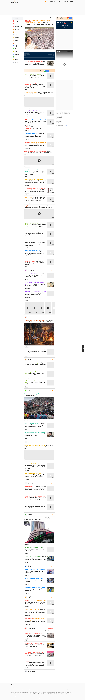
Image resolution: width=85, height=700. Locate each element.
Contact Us (57, 113)
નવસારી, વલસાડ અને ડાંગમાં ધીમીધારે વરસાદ (42, 694)
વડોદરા (26, 266)
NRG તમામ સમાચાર (50, 628)
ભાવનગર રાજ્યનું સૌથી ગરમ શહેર (33, 693)
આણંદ (38, 630)
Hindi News (12, 685)
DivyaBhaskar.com (59, 117)
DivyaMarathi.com (31, 698)
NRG (27, 630)
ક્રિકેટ (26, 130)
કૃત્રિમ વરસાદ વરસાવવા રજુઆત (60, 692)
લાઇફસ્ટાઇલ (27, 185)
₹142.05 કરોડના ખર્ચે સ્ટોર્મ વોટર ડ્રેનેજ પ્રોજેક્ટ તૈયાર (69, 693)
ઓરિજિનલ (27, 50)
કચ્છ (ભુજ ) (42, 630)
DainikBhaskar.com (59, 116)
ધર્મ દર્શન (26, 219)
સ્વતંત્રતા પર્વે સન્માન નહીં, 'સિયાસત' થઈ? (51, 694)
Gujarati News (31, 685)
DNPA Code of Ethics (66, 125)
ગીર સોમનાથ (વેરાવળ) (28, 502)
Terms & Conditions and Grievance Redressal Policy (63, 112)
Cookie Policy (64, 113)
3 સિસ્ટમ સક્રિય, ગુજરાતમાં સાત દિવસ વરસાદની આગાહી (51, 692)
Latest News (39, 685)
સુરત (26, 89)
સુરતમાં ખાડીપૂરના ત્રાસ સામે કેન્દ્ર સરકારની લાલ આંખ (15, 693)
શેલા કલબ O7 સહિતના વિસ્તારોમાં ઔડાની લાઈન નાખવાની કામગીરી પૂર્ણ (42, 692)
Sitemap (63, 111)
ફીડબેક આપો (83, 348)
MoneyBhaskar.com (59, 121)
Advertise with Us (58, 111)
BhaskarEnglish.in (59, 118)
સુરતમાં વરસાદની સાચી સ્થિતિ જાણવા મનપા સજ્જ (24, 693)
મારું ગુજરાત (27, 166)
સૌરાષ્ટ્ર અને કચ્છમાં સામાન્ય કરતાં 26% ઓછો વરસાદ (24, 692)
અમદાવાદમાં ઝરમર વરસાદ (68, 692)
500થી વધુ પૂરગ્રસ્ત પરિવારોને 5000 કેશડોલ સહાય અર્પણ (33, 692)
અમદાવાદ (26, 67)
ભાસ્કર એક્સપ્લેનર (28, 203)
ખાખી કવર (27, 606)
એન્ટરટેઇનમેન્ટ (27, 116)
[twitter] (51, 51)
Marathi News (22, 685)
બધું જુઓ (51, 300)
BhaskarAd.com (59, 122)
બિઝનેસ (26, 544)
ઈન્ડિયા (26, 80)
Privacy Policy (68, 113)
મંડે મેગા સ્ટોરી (27, 148)
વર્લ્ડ (26, 176)
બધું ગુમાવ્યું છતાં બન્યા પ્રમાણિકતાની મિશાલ (33, 694)
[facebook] (48, 51)
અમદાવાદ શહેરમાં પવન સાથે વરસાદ (60, 694)
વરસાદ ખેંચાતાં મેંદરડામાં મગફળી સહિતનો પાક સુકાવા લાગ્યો (15, 692)
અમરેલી (34, 630)
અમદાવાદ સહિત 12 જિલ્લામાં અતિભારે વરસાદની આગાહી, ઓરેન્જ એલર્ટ (24, 694)
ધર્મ (25, 355)
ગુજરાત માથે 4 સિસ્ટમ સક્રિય (59, 693)
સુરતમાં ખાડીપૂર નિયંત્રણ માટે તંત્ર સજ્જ (15, 694)
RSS (60, 113)
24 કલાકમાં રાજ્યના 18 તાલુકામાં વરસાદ (42, 693)
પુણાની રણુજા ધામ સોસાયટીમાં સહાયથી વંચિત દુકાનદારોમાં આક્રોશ (51, 693)
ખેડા (45, 630)
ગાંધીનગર (26, 194)
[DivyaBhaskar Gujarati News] (14, 2)
